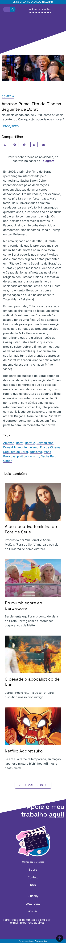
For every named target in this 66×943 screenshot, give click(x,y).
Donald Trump (13, 447)
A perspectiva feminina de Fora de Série (31, 529)
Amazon (8, 443)
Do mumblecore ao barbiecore (23, 605)
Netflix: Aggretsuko (24, 751)
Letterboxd (33, 903)
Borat (19, 443)
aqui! (56, 814)
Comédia (8, 96)
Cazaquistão (45, 443)
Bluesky (33, 896)
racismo (33, 456)
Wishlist (33, 911)
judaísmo (36, 451)
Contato (33, 877)
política (22, 456)
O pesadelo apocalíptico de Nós (32, 681)
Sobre (33, 869)
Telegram (47, 1)
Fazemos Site (41, 941)
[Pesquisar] (13, 9)
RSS (33, 885)
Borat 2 (30, 443)
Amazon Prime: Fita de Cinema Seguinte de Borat (31, 106)
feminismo (31, 447)
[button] (5, 144)
